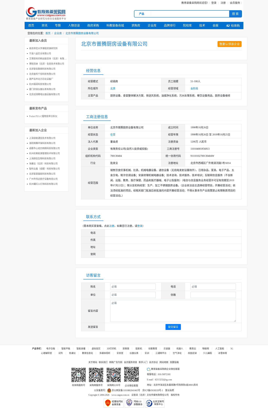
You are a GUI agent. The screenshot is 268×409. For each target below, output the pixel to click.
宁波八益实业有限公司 (40, 53)
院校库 (187, 25)
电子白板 (50, 348)
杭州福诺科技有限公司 (40, 84)
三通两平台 (161, 353)
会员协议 (153, 362)
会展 (215, 25)
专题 (58, 25)
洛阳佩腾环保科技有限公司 (42, 143)
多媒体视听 (104, 353)
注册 (111, 226)
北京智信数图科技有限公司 (42, 69)
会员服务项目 (130, 362)
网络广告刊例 (115, 362)
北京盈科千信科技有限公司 (42, 74)
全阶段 (194, 88)
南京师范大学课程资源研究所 (43, 48)
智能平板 (65, 348)
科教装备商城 (115, 25)
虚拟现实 (96, 348)
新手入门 (143, 362)
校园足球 (192, 353)
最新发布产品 (38, 108)
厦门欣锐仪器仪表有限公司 (42, 89)
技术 (202, 25)
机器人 (179, 348)
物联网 (205, 348)
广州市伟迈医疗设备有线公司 (43, 179)
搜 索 (235, 13)
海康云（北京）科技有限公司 (43, 163)
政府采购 (93, 25)
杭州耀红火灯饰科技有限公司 (43, 184)
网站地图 (164, 362)
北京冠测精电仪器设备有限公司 (44, 94)
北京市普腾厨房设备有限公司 (82, 33)
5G (231, 348)
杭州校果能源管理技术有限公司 (44, 153)
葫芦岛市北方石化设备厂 (41, 79)
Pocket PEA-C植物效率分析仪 (43, 116)
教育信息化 (87, 353)
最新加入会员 (38, 40)
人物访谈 (74, 25)
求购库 (135, 25)
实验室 (120, 353)
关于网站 (92, 362)
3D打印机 (111, 348)
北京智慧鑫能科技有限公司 (42, 174)
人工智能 (219, 348)
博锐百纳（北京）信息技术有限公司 (46, 64)
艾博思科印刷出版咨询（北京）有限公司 (49, 58)
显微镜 (126, 348)
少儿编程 (207, 353)
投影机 (138, 348)
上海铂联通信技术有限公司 (42, 138)
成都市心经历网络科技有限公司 (44, 148)
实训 (147, 353)
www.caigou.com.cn (120, 395)
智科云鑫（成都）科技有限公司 (44, 169)
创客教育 (152, 348)
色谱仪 (72, 353)
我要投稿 (174, 362)
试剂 (60, 353)
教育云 (192, 348)
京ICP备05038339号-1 (152, 390)
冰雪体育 (222, 353)
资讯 (44, 25)
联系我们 (103, 362)
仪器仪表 (134, 353)
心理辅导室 (46, 353)
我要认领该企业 (229, 44)
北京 (112, 88)
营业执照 (169, 390)
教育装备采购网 (190, 2)
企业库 (152, 25)
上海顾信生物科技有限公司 (42, 158)
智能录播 (81, 348)
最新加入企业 (38, 130)
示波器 (167, 348)
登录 (213, 2)
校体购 (233, 25)
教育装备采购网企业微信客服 (165, 369)
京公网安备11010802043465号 (125, 390)
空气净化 (177, 353)
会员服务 (235, 2)
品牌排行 (170, 25)
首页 (31, 25)
